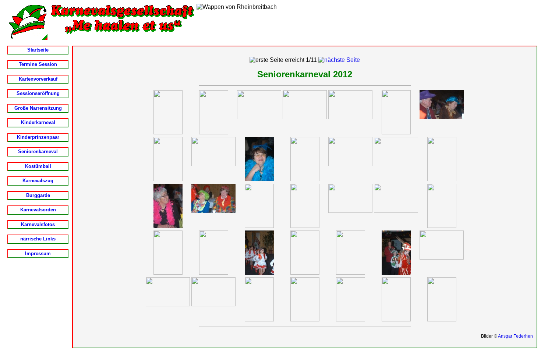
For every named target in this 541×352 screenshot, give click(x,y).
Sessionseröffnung (38, 93)
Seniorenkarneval (38, 151)
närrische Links (38, 239)
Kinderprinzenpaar (38, 137)
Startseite (38, 50)
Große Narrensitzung (38, 108)
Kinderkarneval (38, 122)
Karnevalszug (37, 180)
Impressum (38, 253)
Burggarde (38, 195)
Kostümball (38, 166)
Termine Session (38, 64)
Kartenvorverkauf (38, 79)
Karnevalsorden (38, 209)
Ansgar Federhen (515, 336)
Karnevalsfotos (38, 224)
